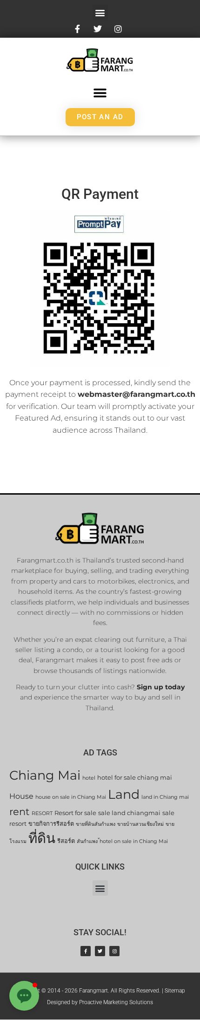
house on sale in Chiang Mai (70, 797)
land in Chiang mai (165, 797)
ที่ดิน (41, 838)
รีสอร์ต (66, 840)
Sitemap (175, 990)
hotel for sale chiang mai (134, 777)
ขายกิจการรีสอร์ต (51, 823)
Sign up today (161, 687)
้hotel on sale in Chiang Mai (134, 841)
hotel (88, 778)
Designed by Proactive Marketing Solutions (100, 1002)
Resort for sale (75, 812)
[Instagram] (114, 951)
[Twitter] (100, 951)
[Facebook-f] (85, 951)
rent (19, 811)
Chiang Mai (44, 775)
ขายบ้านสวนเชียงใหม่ (140, 824)
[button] (100, 12)
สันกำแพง (87, 841)
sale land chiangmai (129, 812)
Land (124, 794)
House (21, 796)
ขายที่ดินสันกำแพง (95, 824)
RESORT (42, 813)
